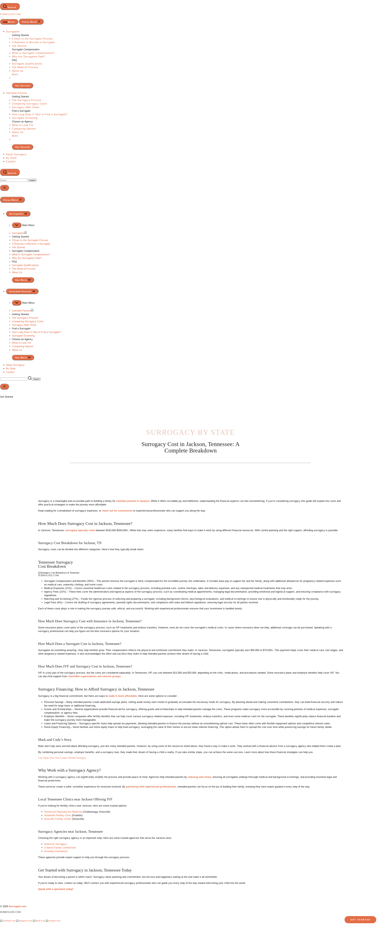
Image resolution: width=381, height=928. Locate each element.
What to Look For (22, 125)
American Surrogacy (55, 844)
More (15, 74)
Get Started (19, 45)
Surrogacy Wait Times (25, 107)
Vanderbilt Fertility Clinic (57, 815)
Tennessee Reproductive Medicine (63, 811)
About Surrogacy (16, 154)
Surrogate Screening (25, 118)
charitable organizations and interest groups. (94, 676)
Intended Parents (16, 93)
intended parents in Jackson (132, 501)
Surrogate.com (10, 14)
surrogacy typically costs (80, 530)
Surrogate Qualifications (27, 63)
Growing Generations (56, 851)
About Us (17, 70)
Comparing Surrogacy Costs (29, 103)
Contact (11, 161)
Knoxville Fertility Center (57, 819)
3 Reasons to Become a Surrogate (33, 42)
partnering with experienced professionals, (151, 786)
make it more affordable (122, 696)
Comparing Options (24, 128)
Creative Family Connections (60, 847)
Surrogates (13, 31)
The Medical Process (25, 67)
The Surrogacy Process (26, 100)
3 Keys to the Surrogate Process (32, 38)
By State (11, 158)
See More (21, 280)
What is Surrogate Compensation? (33, 53)
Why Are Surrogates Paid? (28, 56)
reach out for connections (117, 510)
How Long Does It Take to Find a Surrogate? (39, 114)
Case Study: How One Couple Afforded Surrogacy (62, 758)
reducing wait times (199, 777)
